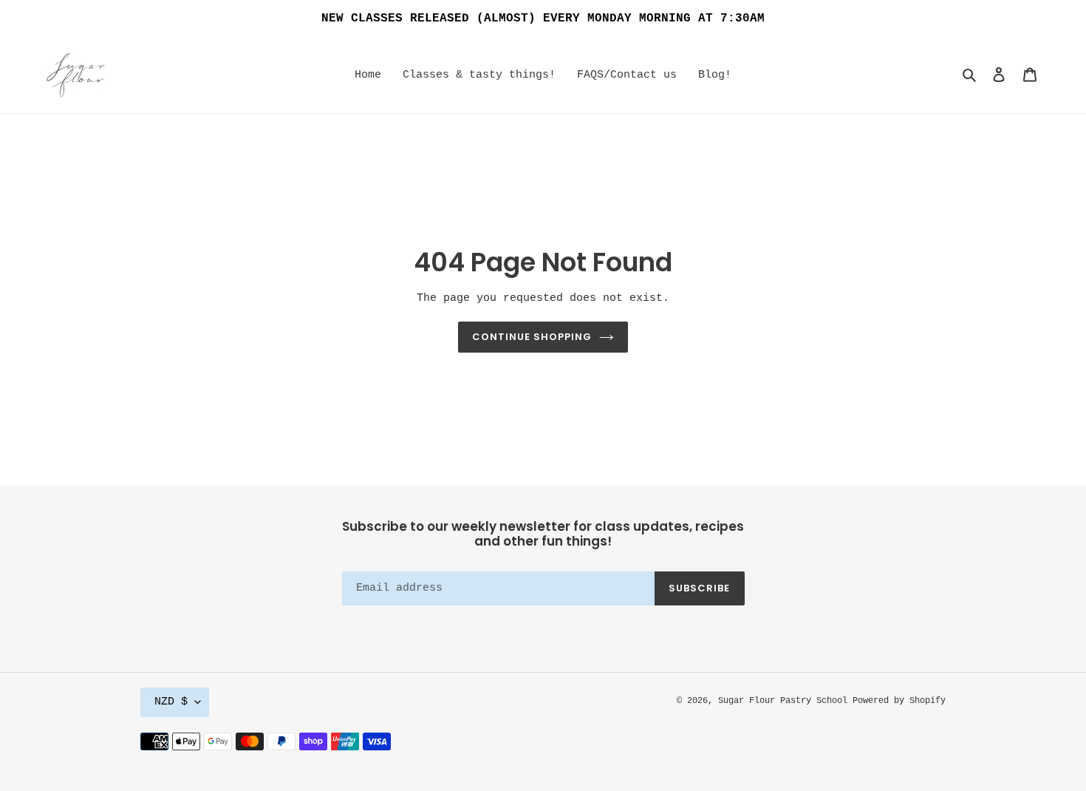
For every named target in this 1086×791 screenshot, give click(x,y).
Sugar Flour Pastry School (785, 701)
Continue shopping (532, 337)
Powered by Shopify (899, 701)
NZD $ (171, 702)
